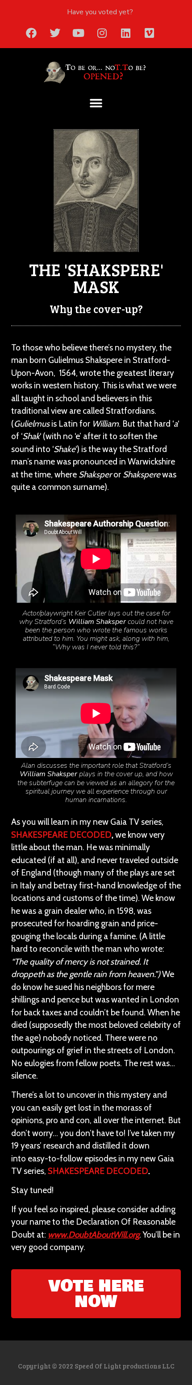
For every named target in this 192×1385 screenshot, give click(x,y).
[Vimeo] (149, 33)
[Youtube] (78, 33)
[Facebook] (31, 33)
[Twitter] (55, 33)
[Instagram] (102, 33)
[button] (96, 104)
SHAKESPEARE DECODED (61, 835)
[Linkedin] (126, 33)
